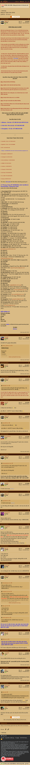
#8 (28, 454)
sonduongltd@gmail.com (20, 289)
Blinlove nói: (5, 639)
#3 (28, 362)
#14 (28, 563)
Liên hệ (2, 737)
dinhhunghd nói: (6, 617)
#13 (28, 546)
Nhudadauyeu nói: (7, 582)
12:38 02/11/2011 (4, 335)
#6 (28, 413)
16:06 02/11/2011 (4, 454)
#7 (28, 434)
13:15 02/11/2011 (4, 362)
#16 (28, 630)
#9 (28, 480)
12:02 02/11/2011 (4, 19)
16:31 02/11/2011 (4, 491)
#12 (28, 524)
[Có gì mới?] (26, 1)
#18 (28, 667)
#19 (28, 683)
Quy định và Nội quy (9, 737)
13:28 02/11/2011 (4, 376)
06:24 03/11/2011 (4, 573)
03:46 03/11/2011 (4, 563)
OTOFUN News (23, 737)
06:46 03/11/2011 (4, 630)
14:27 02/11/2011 (4, 400)
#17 (28, 650)
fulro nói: (4, 692)
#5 (28, 400)
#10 (28, 491)
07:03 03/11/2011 (4, 650)
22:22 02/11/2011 (4, 524)
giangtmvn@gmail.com (18, 299)
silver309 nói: (6, 422)
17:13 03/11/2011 (4, 667)
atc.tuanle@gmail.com (9, 305)
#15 (28, 573)
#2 (28, 335)
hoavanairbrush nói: (7, 463)
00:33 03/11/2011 (4, 546)
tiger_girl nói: (5, 605)
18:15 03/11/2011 (4, 683)
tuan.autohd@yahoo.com (18, 294)
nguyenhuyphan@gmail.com (17, 267)
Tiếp (18, 16)
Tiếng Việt (4, 735)
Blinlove (3, 14)
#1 (28, 19)
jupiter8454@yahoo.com (7, 258)
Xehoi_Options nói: (7, 345)
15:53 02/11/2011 (4, 434)
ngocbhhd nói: (6, 500)
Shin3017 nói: (6, 385)
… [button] (12, 16)
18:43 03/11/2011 (4, 705)
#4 (28, 376)
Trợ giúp (17, 737)
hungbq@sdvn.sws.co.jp (15, 285)
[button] (1, 1)
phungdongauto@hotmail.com (8, 249)
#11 (28, 510)
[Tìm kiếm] (28, 1)
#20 (28, 705)
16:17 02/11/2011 (4, 480)
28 (15, 16)
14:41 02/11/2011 (4, 413)
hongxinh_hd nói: (6, 591)
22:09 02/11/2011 (4, 510)
